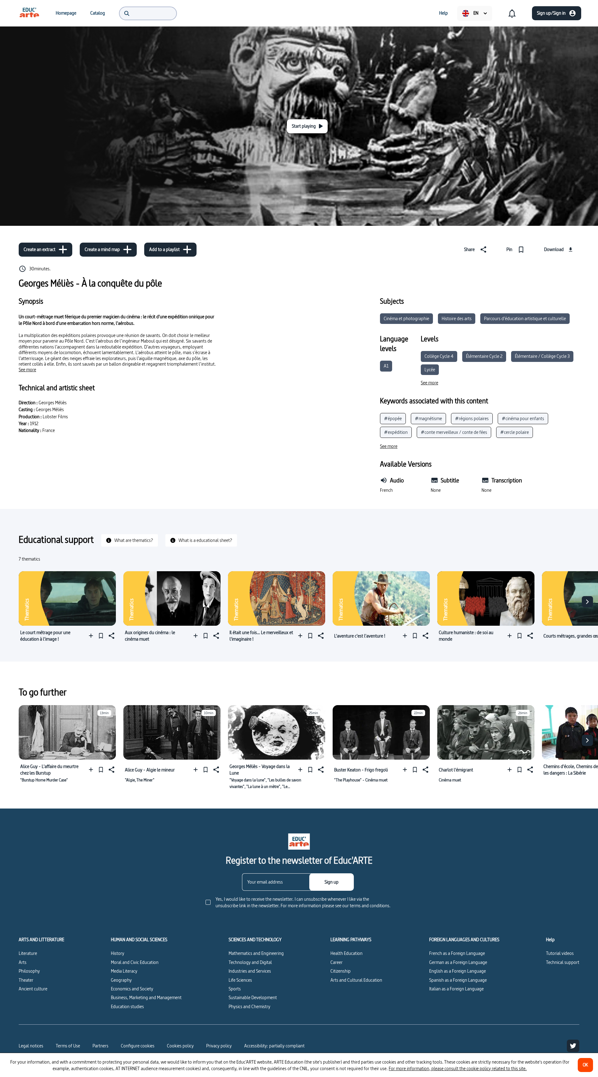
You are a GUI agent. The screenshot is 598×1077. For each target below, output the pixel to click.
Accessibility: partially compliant (274, 1045)
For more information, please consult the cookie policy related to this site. (458, 1068)
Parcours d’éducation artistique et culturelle (525, 318)
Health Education (346, 953)
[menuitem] (29, 13)
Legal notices (31, 1045)
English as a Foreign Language (457, 971)
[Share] (111, 636)
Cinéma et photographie (406, 318)
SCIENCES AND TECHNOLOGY (255, 939)
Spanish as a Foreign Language (458, 980)
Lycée (430, 369)
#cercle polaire (514, 432)
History (117, 953)
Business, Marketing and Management (146, 997)
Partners (100, 1045)
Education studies (127, 1006)
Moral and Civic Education (135, 962)
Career (336, 962)
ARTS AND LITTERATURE (41, 939)
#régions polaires (472, 418)
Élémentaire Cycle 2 (484, 356)
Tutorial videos (560, 953)
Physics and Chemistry (249, 1006)
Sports (235, 988)
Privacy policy (219, 1045)
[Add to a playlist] (92, 636)
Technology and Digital (250, 962)
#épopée (393, 418)
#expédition (396, 432)
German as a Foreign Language (458, 962)
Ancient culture (33, 988)
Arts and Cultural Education (356, 980)
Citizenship (340, 971)
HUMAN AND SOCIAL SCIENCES (139, 939)
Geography (121, 980)
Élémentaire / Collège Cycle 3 (542, 356)
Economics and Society (132, 988)
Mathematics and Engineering (256, 953)
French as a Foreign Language (457, 953)
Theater (26, 980)
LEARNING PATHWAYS (350, 939)
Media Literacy (124, 971)
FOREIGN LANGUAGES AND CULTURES (464, 939)
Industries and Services (250, 971)
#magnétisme (428, 418)
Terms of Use (68, 1045)
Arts (22, 962)
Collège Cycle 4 (439, 356)
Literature (28, 953)
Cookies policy (180, 1045)
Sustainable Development (253, 997)
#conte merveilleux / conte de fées (454, 432)
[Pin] (101, 636)
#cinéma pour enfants (523, 418)
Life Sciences (240, 980)
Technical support (562, 962)
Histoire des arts (457, 318)
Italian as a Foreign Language (456, 988)
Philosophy (29, 971)
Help (550, 939)
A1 (386, 366)
